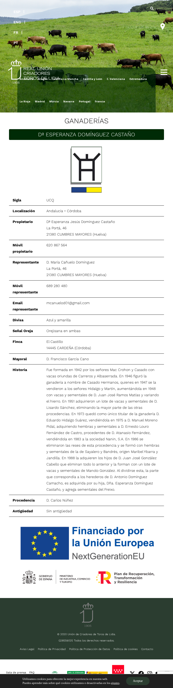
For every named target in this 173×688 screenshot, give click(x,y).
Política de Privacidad (52, 649)
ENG (17, 22)
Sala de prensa (16, 672)
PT (16, 43)
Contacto (147, 649)
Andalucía (54, 211)
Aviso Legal (27, 649)
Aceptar (138, 681)
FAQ (31, 672)
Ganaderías (86, 121)
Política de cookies (126, 649)
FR (16, 32)
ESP (17, 12)
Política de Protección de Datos (89, 649)
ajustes (115, 683)
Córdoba (74, 211)
